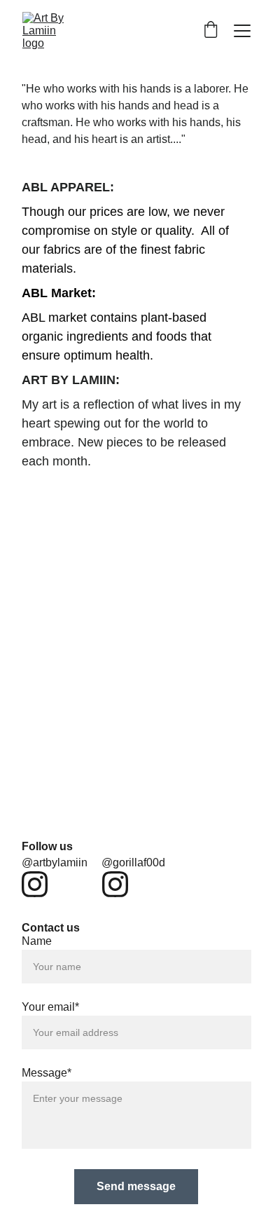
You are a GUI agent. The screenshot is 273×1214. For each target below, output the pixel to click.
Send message (136, 1186)
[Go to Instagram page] (35, 884)
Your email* (50, 1007)
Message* (46, 1073)
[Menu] (242, 31)
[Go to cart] (211, 30)
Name (37, 941)
